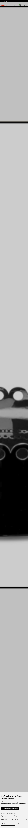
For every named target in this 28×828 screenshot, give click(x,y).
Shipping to (4, 816)
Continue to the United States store (10, 808)
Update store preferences (8, 823)
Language (17, 816)
